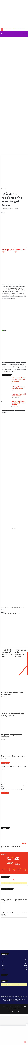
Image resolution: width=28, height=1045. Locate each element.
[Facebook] (1, 214)
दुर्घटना (3, 961)
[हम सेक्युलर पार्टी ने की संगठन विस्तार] (21, 908)
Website (2, 788)
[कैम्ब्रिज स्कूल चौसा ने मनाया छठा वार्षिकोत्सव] (14, 748)
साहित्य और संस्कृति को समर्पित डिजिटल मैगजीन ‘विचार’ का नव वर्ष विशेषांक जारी (18, 379)
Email (2, 786)
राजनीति (3, 969)
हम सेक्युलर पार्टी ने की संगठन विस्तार (21, 912)
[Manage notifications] (25, 1042)
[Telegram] (4, 214)
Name (2, 784)
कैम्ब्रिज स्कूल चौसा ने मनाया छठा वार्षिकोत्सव (13, 756)
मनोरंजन (3, 967)
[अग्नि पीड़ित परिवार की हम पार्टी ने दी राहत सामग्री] (7, 908)
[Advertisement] (14, 14)
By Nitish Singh (22, 1006)
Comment (3, 769)
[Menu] (1, 34)
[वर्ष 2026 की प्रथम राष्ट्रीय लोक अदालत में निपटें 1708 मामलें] (14, 684)
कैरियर (3, 959)
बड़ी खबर (6, 188)
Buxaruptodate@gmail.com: (18, 1000)
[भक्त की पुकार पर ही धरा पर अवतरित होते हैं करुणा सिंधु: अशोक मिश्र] (14, 705)
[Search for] (26, 34)
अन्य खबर (3, 957)
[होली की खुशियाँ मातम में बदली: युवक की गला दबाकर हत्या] (6, 388)
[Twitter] (2, 214)
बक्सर (3, 963)
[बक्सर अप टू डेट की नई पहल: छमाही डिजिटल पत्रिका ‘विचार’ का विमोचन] (6, 403)
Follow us (4, 981)
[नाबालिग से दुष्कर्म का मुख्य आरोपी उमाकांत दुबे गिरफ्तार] (6, 395)
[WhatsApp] (3, 214)
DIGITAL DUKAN (17, 1008)
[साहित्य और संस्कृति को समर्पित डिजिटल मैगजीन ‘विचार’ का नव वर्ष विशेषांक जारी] (6, 379)
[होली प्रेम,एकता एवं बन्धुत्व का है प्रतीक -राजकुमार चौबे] (14, 726)
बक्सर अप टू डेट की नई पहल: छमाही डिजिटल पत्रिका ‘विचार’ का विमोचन (18, 403)
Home (3, 188)
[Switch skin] (24, 34)
